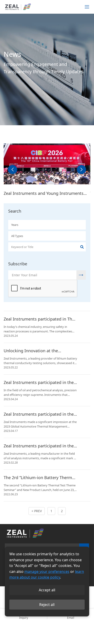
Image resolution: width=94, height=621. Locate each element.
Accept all (47, 589)
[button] (12, 169)
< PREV (36, 511)
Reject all (47, 604)
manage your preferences (46, 571)
